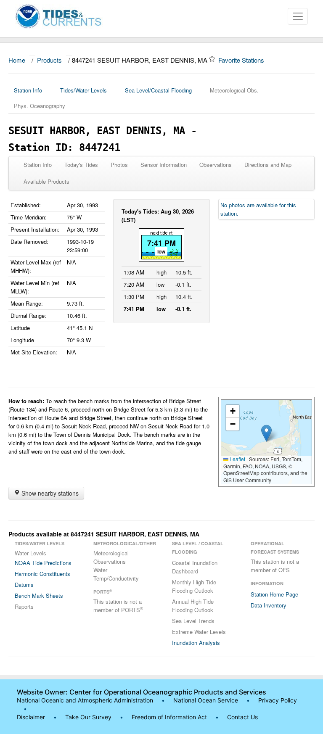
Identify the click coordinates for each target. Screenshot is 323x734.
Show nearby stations (49, 493)
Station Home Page (274, 594)
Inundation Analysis (196, 643)
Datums (24, 585)
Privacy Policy (277, 700)
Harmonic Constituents (42, 574)
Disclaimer (31, 717)
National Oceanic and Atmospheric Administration (85, 700)
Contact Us (242, 717)
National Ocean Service (205, 700)
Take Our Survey (89, 717)
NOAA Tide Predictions (43, 563)
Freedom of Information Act (169, 717)
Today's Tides (81, 165)
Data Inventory (268, 605)
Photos (119, 165)
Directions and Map (267, 165)
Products (49, 59)
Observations (215, 165)
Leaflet (236, 458)
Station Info (28, 90)
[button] (266, 433)
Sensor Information (163, 165)
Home (16, 59)
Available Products (46, 181)
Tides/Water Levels (83, 90)
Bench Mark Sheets (39, 595)
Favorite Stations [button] (242, 59)
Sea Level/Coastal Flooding (158, 90)
